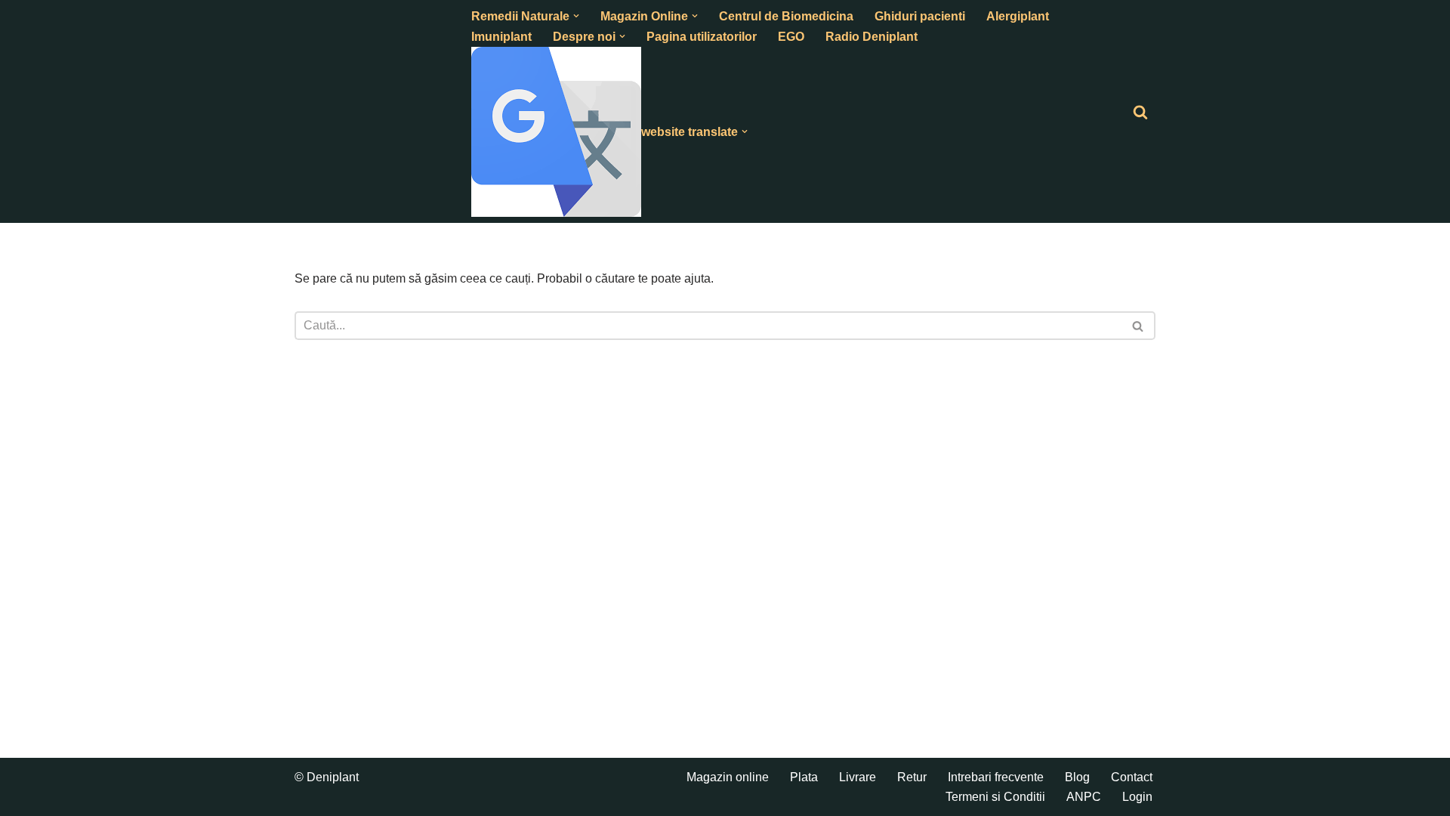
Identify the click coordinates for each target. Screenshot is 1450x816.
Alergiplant (1017, 16)
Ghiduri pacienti (920, 16)
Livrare (857, 777)
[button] (576, 16)
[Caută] (1140, 111)
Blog (1077, 777)
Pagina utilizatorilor (701, 36)
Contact (1131, 777)
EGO (791, 36)
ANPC (1083, 796)
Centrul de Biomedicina (786, 16)
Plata (804, 777)
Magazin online (727, 777)
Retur (912, 777)
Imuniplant (501, 36)
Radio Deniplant (871, 36)
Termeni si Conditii (995, 796)
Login (1137, 796)
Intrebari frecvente (996, 777)
